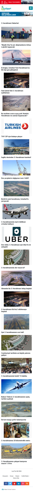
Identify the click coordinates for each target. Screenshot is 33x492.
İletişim (17, 476)
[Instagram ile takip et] (23, 483)
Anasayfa (5, 476)
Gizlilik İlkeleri (25, 476)
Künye (11, 476)
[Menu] (30, 8)
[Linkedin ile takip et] (18, 483)
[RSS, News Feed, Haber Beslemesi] (27, 483)
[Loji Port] (6, 8)
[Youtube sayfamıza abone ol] (14, 483)
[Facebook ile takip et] (6, 483)
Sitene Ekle (16, 478)
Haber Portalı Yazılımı (10, 489)
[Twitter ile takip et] (10, 483)
